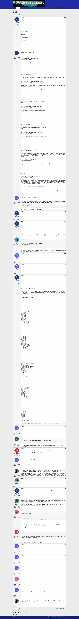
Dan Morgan (57, 190)
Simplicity (14, 616)
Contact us (49, 616)
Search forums (18, 9)
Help (62, 616)
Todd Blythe (28, 229)
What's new (22, 8)
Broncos (54, 182)
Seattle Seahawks (25, 127)
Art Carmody (32, 85)
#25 (65, 599)
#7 (65, 253)
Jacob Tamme (31, 68)
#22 (65, 566)
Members (27, 8)
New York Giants (25, 144)
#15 (65, 478)
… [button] (16, 15)
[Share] (64, 17)
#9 (65, 275)
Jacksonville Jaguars (26, 136)
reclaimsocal (15, 14)
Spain (19, 486)
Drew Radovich (35, 77)
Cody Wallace (53, 163)
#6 (65, 237)
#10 (65, 426)
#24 (65, 588)
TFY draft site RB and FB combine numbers (28, 429)
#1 (65, 17)
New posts (14, 9)
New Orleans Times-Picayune (32, 190)
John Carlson (32, 62)
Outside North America (17, 262)
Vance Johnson (41, 180)
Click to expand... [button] (43, 519)
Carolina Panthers (25, 92)
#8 (65, 264)
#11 (65, 437)
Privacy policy (59, 616)
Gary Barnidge (43, 92)
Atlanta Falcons (25, 101)
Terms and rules (54, 616)
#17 (65, 498)
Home (14, 8)
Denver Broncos (35, 180)
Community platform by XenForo (39, 618)
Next (19, 15)
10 (17, 15)
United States (18, 25)
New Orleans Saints (44, 190)
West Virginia (18, 445)
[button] (24, 8)
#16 (65, 488)
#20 (65, 544)
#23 (65, 577)
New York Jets (25, 118)
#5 (65, 221)
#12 (65, 448)
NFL (42, 62)
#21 (65, 555)
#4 (65, 211)
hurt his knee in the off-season (33, 266)
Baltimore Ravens (25, 110)
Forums (18, 8)
